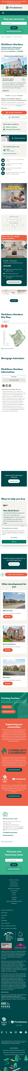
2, (12, 225)
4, (22, 225)
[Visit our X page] (6, 1032)
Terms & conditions (5, 923)
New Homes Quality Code (7, 910)
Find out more (7, 707)
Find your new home (14, 880)
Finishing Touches (14, 884)
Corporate (14, 892)
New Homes (8, 37)
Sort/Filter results (14, 216)
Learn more (6, 90)
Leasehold (14, 897)
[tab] (3, 385)
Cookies (3, 918)
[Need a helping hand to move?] (14, 196)
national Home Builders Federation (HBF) (10, 996)
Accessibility (4, 915)
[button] (3, 67)
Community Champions (14, 770)
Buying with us (14, 882)
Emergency (14, 903)
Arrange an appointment (15, 112)
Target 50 (14, 899)
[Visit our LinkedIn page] (11, 1032)
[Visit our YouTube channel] (21, 1032)
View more (8, 616)
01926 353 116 (15, 117)
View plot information (14, 282)
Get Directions (13, 380)
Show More (14, 300)
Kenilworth (19, 106)
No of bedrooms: (14, 223)
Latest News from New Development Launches (14, 1050)
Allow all (14, 541)
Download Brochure (8, 711)
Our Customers (14, 890)
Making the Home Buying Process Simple (14, 1054)
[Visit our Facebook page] (1, 1032)
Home (2, 37)
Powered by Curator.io (7, 842)
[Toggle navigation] (3, 13)
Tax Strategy (4, 920)
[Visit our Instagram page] (16, 1032)
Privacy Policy (4, 913)
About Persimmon (14, 886)
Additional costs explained (14, 888)
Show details (14, 537)
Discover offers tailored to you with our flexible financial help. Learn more (14, 2)
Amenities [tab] (14, 377)
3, (17, 225)
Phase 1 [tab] (6, 322)
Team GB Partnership (14, 796)
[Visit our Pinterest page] (26, 1032)
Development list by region (14, 31)
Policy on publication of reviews (8, 926)
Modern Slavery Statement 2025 (14, 901)
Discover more (14, 481)
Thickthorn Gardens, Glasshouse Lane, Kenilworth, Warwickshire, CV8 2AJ (11, 48)
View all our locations (14, 869)
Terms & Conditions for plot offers (9, 928)
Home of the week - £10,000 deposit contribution (10, 237)
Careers (14, 894)
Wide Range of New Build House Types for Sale (14, 1052)
